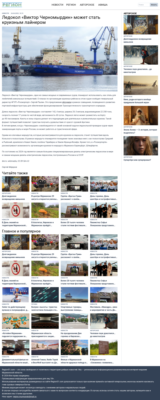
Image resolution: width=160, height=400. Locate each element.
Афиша (103, 4)
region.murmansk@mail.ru (24, 396)
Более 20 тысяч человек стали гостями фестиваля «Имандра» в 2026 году (73, 224)
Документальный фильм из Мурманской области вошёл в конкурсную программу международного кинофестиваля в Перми (15, 361)
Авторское (87, 4)
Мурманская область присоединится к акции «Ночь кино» (42, 335)
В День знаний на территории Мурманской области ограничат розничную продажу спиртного (14, 224)
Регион (71, 4)
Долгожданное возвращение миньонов (13, 197)
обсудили (66, 102)
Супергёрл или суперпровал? (137, 160)
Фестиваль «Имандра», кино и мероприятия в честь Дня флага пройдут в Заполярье (103, 308)
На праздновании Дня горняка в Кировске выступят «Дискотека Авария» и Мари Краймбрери (71, 335)
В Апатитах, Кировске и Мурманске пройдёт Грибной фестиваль (42, 224)
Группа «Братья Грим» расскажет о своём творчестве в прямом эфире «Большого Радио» (74, 198)
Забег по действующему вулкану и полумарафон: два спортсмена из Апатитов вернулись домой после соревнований (15, 308)
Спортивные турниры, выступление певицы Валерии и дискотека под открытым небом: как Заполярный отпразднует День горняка (73, 308)
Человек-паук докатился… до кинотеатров (102, 335)
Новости (57, 4)
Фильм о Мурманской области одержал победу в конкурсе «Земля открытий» (74, 361)
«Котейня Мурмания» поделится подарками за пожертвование (14, 335)
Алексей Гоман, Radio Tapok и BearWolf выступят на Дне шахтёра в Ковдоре (44, 361)
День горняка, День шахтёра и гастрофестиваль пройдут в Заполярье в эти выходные (103, 198)
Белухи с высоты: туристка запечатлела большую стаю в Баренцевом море (44, 308)
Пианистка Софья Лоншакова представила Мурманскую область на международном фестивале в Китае (103, 224)
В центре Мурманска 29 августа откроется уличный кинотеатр (44, 198)
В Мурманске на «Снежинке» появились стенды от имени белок (101, 361)
